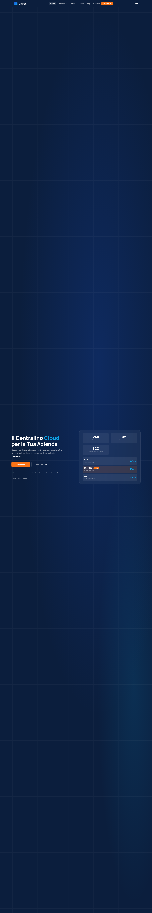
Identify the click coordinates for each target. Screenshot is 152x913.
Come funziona (40, 464)
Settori (81, 4)
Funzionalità (63, 4)
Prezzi (73, 4)
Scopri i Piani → (20, 464)
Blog (88, 4)
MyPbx (20, 3)
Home (52, 4)
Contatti (96, 4)
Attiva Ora (107, 4)
